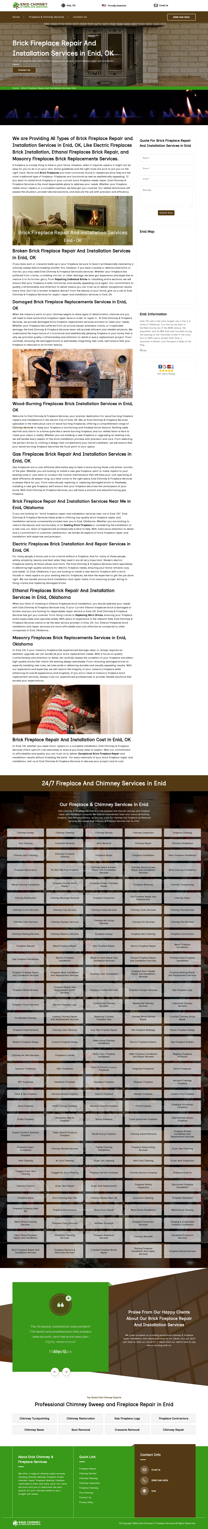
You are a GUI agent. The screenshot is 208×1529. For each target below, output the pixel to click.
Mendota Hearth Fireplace (104, 1106)
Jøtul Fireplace (25, 1106)
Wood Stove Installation (143, 1210)
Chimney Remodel (143, 1236)
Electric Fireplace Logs (65, 1004)
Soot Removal (104, 843)
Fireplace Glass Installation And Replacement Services (65, 973)
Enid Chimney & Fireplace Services (156, 1523)
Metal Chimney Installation (26, 884)
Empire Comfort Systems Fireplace (25, 1134)
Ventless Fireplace (104, 1223)
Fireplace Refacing (143, 884)
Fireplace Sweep (104, 934)
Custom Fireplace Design (65, 1042)
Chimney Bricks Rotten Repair (143, 1018)
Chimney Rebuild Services (64, 1148)
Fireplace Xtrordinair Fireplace (182, 1106)
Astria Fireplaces (182, 1068)
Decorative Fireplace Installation (182, 1185)
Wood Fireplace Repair (65, 946)
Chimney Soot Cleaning (25, 855)
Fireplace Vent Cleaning (143, 934)
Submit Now (166, 212)
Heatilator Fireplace (64, 1082)
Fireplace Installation (143, 855)
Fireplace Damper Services (143, 990)
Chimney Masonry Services (65, 934)
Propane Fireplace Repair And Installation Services (25, 973)
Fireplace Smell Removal (25, 1030)
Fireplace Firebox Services (104, 990)
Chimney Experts (26, 1186)
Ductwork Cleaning (143, 1198)
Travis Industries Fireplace (143, 1119)
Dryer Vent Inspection (182, 1160)
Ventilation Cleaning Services (65, 1236)
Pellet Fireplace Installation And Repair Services (143, 1055)
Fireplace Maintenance (65, 1210)
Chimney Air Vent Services (25, 1055)
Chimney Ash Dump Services (104, 922)
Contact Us (80, 17)
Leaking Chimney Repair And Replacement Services (65, 1018)
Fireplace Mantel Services (182, 1251)
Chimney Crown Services (26, 910)
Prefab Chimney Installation (104, 1148)
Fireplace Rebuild (26, 946)
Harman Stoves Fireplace (65, 1094)
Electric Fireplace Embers (143, 1042)
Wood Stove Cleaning (182, 1210)
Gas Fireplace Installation (25, 959)
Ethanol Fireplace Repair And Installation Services (143, 959)
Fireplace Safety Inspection (143, 1185)
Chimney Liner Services (25, 922)
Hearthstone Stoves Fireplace (182, 1119)
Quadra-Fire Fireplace (182, 1094)
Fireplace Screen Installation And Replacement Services (182, 1134)
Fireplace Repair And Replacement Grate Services (65, 990)
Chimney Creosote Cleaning (64, 855)
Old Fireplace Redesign (143, 1030)
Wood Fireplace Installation (182, 946)
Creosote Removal (64, 843)
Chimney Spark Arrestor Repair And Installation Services (104, 870)
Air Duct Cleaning (65, 1160)
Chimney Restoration (26, 898)
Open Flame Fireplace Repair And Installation (25, 1236)
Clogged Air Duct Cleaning (64, 1172)
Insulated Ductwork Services (182, 1236)
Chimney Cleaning (65, 832)
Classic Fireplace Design (182, 1030)
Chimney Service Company (143, 1172)
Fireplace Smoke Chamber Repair (104, 884)
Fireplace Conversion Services (143, 1223)
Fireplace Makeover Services (104, 1236)
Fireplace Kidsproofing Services (143, 1148)
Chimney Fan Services (182, 922)
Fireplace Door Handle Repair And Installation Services (143, 974)
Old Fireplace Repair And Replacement (143, 898)
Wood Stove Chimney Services (25, 1223)
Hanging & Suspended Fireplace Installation (182, 1223)
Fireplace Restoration (25, 870)
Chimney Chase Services (104, 910)
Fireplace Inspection (104, 898)
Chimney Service (103, 832)
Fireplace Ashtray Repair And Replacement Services (182, 973)
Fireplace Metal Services (25, 990)
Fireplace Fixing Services (64, 1223)
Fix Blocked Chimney (25, 1018)
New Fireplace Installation (182, 855)
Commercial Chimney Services (104, 1004)
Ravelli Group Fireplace (104, 1134)
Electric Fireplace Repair (143, 946)
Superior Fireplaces (25, 1068)
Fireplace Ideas (26, 1198)
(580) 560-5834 (181, 17)
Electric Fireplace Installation (65, 959)
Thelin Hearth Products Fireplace (64, 1134)
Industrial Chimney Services (182, 1004)
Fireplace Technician (182, 1198)
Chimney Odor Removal (64, 1030)
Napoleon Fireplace (104, 1082)
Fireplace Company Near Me (26, 1209)
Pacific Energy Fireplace (64, 1106)
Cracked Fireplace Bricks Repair (104, 1251)
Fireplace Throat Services (25, 1004)
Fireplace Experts (182, 1172)
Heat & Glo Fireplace (26, 1094)
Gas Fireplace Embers (182, 1042)
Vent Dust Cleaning (143, 1160)
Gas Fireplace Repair (104, 946)
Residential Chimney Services (143, 1004)
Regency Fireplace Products (182, 1055)
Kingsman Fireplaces (143, 1068)
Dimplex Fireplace (143, 1094)
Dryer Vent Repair (64, 1186)
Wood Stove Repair (104, 1210)
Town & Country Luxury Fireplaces (104, 1068)
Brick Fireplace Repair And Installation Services (25, 1251)
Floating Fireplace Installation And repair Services (143, 1251)
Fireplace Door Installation (104, 974)
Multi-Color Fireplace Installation (104, 1055)
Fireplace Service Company (104, 1172)
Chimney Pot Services (143, 922)
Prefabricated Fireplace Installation (182, 959)
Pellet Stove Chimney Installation (104, 1042)
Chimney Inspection (143, 832)
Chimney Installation (182, 843)
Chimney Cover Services (143, 910)
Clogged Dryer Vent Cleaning (25, 1172)
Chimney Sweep (25, 832)
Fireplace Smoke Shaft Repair (65, 884)
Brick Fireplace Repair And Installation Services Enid (49, 88)
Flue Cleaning (26, 843)
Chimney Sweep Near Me (104, 1198)
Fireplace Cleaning (182, 832)
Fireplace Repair (104, 855)
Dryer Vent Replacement (104, 1186)
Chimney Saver (182, 898)
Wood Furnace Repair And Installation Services (104, 959)
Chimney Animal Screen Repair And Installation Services (143, 870)
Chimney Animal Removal (143, 1134)
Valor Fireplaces (65, 1068)
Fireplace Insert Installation (25, 1148)
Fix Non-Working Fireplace (65, 870)
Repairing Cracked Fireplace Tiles (104, 1018)
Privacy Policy (86, 1502)
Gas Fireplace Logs (182, 990)
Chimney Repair (143, 843)
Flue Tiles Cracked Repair (104, 1030)
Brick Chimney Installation (182, 870)
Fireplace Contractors (182, 934)
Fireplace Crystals (64, 1055)
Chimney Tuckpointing (182, 884)
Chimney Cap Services (64, 910)
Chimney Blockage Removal (65, 898)
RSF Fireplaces (25, 1082)
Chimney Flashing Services (25, 934)
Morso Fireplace (104, 1119)
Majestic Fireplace (143, 1082)
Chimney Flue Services (182, 910)
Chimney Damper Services (65, 922)
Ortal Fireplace (143, 1106)
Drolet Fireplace (25, 1119)
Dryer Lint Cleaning (104, 1160)
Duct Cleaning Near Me (64, 1198)
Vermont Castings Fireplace (182, 1082)
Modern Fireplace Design (26, 1042)
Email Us (163, 5)
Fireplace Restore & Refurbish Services (64, 1251)
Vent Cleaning (26, 1160)
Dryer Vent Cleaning (182, 1148)
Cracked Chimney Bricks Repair (182, 1018)
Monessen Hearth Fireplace (64, 1119)
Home (16, 17)
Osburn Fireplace (104, 1094)
